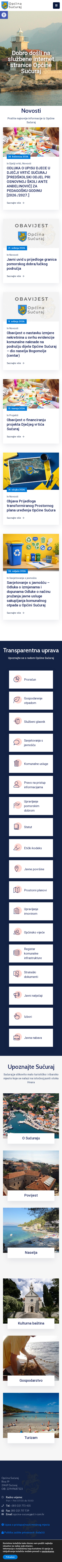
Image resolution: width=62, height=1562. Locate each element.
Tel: (18, 1505)
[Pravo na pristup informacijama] (17, 784)
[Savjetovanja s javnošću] (17, 742)
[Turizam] (31, 1415)
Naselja (31, 1252)
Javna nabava (33, 1038)
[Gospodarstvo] (31, 1358)
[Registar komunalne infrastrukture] (17, 953)
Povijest (31, 1195)
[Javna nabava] (17, 1037)
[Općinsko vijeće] (17, 932)
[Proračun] (17, 679)
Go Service (30, 1257)
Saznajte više (14, 202)
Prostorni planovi (35, 890)
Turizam (31, 1438)
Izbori (28, 1017)
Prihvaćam (10, 1557)
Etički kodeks (33, 848)
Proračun (30, 679)
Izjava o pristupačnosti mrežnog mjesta (27, 1524)
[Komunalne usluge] (17, 763)
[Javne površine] (17, 869)
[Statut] (17, 827)
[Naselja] (31, 1230)
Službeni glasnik (34, 722)
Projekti (13, 415)
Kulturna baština (31, 1323)
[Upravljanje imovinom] (17, 911)
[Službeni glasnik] (17, 721)
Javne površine (34, 869)
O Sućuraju (31, 1138)
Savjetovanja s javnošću (23, 578)
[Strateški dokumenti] (17, 974)
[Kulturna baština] (31, 1301)
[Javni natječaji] (17, 995)
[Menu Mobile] (56, 5)
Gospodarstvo (31, 1380)
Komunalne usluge (36, 764)
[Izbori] (17, 1016)
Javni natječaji (33, 995)
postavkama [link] (48, 1551)
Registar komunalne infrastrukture (33, 953)
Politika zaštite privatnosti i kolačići (24, 1532)
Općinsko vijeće (34, 932)
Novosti (26, 163)
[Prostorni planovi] (17, 890)
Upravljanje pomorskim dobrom (31, 806)
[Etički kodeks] (17, 848)
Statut (28, 827)
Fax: (17, 1510)
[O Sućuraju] (31, 1115)
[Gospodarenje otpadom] (17, 700)
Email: (25, 1514)
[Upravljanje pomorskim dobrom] (17, 806)
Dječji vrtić (15, 163)
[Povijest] (31, 1173)
